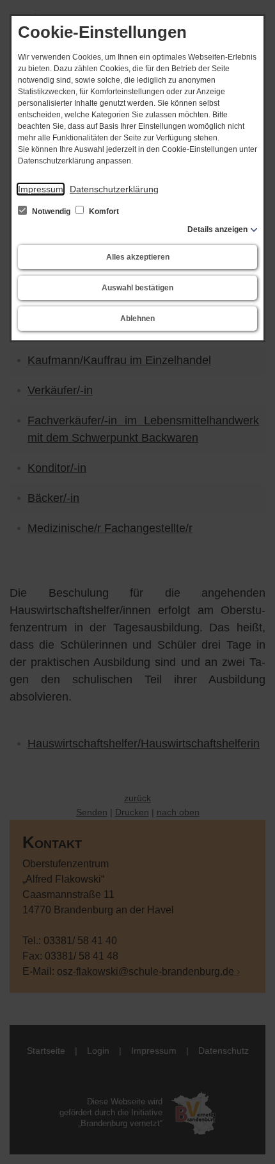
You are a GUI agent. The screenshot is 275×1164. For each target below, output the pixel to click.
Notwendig (51, 211)
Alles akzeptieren (137, 257)
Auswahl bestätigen (137, 287)
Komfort (103, 211)
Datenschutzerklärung (114, 189)
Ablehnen (137, 318)
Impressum (40, 189)
